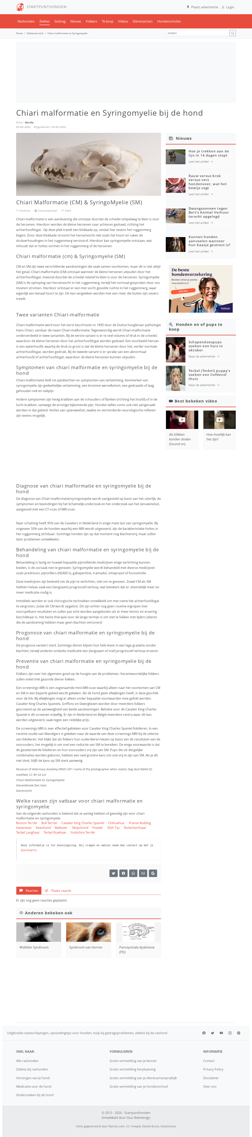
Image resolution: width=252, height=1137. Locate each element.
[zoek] (233, 33)
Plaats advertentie (204, 7)
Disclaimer (211, 1078)
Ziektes (44, 21)
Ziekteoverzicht (35, 33)
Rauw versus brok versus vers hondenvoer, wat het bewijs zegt (208, 182)
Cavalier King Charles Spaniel (82, 823)
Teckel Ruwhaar (55, 832)
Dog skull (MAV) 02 (140, 769)
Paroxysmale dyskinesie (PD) (137, 949)
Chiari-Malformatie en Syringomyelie (40, 780)
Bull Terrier (49, 823)
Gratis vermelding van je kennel (133, 1061)
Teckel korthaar (135, 828)
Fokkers (91, 21)
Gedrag (60, 21)
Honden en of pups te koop (195, 327)
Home (19, 33)
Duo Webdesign (138, 1117)
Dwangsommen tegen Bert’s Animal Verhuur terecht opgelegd (209, 212)
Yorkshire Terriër (83, 832)
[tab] (29, 891)
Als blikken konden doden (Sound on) (180, 439)
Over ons (210, 1086)
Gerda (29, 122)
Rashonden (26, 21)
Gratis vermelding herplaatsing (133, 1069)
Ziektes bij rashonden (32, 1069)
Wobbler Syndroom (34, 947)
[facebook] (204, 1033)
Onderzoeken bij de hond (35, 1095)
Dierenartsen (143, 21)
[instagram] (230, 1033)
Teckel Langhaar (28, 832)
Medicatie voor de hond (33, 1086)
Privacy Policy (213, 1069)
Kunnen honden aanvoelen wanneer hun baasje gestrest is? (210, 241)
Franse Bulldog (140, 823)
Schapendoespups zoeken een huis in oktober (206, 346)
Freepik (136, 1126)
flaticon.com (116, 1126)
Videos (123, 21)
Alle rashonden (27, 1061)
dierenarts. (29, 850)
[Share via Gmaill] (153, 873)
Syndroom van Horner (86, 947)
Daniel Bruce (150, 1126)
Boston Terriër (26, 823)
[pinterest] (238, 1033)
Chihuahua (116, 823)
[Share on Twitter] (113, 873)
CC (128, 1126)
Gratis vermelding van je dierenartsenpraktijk (143, 1078)
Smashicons (168, 1126)
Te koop (107, 21)
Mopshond (80, 828)
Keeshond (43, 828)
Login (230, 7)
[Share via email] (143, 873)
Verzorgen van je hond (33, 1078)
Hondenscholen (169, 21)
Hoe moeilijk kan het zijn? (219, 436)
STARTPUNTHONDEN (45, 6)
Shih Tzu (113, 828)
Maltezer (61, 828)
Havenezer (24, 828)
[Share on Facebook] (123, 873)
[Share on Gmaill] (133, 873)
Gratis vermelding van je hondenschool (139, 1086)
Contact (209, 1061)
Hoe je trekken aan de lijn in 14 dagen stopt (209, 153)
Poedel (97, 828)
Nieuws (75, 21)
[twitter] (212, 1033)
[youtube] (221, 1033)
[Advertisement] (126, 72)
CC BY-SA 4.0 (37, 775)
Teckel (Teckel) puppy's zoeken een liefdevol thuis (210, 374)
